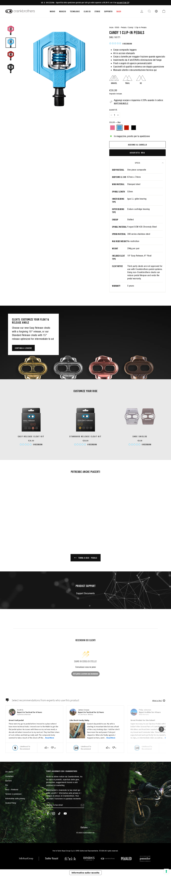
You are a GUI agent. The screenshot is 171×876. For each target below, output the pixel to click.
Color (115, 122)
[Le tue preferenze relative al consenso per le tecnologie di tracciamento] (166, 871)
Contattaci (9, 776)
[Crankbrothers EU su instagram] (53, 813)
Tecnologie (75, 11)
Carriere (8, 781)
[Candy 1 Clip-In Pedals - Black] (29, 528)
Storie (97, 11)
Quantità (113, 110)
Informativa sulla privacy (15, 798)
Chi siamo (9, 772)
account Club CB (123, 2)
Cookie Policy (10, 803)
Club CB (87, 11)
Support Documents (85, 593)
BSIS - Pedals (120, 27)
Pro (6, 785)
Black (133, 127)
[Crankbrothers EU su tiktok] (59, 813)
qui (155, 70)
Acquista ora (137, 152)
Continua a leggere (23, 348)
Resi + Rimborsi (11, 789)
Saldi (118, 11)
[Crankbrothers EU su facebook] (47, 813)
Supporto (108, 11)
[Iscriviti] (82, 805)
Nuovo (52, 11)
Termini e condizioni (13, 794)
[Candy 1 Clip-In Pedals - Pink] (19, 528)
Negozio (62, 11)
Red (126, 127)
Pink (112, 127)
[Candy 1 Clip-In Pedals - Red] (26, 528)
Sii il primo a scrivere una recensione (85, 674)
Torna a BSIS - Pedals (87, 558)
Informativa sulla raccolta (85, 872)
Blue (119, 127)
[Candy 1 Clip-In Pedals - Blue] (22, 528)
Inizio (111, 27)
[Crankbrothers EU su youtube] (65, 813)
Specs (137, 163)
